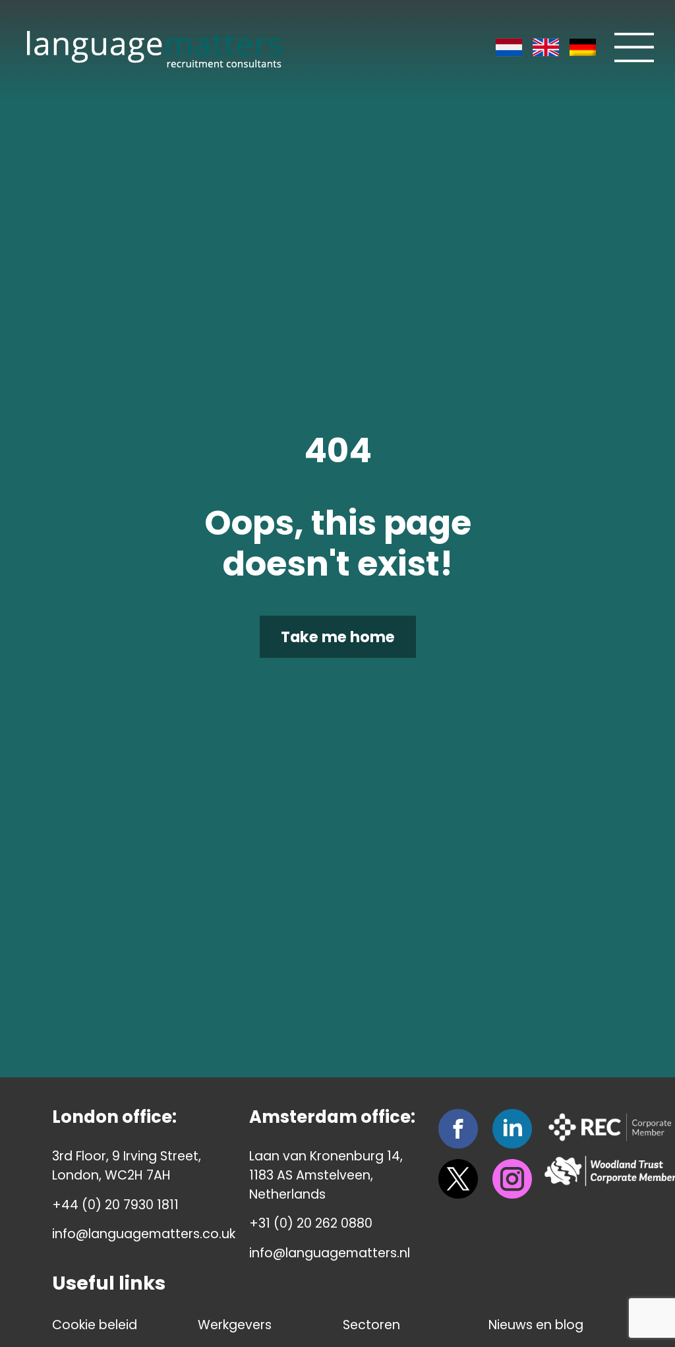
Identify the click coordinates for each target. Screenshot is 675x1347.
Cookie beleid (94, 1325)
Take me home (338, 636)
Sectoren (371, 1325)
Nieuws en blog (535, 1325)
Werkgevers (235, 1325)
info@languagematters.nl (329, 1253)
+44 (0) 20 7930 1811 (115, 1205)
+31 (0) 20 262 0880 (310, 1223)
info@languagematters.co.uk (143, 1234)
